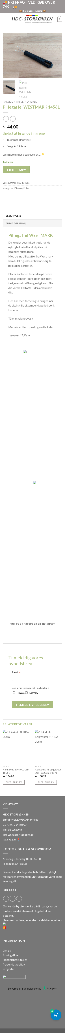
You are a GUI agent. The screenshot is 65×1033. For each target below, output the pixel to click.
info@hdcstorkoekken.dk (18, 834)
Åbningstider (11, 955)
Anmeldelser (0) (16, 223)
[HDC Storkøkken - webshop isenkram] (32, 19)
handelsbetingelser (48, 920)
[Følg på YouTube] (19, 899)
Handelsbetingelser (15, 959)
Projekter (9, 969)
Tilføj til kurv (16, 169)
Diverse (32, 101)
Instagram (48, 623)
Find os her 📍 (11, 839)
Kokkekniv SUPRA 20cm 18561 (16, 771)
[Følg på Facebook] (6, 899)
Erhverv (33, 693)
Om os (7, 950)
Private (21, 693)
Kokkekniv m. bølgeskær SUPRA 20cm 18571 (48, 771)
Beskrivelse (13, 215)
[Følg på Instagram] (13, 899)
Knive (19, 101)
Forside (8, 101)
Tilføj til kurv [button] (13, 782)
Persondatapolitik (14, 964)
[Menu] (5, 19)
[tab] (32, 215)
